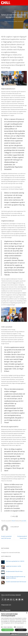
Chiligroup (20, 21)
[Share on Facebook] (11, 516)
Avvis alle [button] (20, 629)
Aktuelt (14, 12)
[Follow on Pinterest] (16, 599)
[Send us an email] (11, 599)
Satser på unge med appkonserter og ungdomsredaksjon (15, 577)
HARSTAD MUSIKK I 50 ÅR (13, 566)
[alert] (14, 624)
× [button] (26, 613)
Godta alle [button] (7, 629)
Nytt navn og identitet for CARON (15, 561)
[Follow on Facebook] (2, 599)
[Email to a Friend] (15, 516)
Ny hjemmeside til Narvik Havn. (14, 571)
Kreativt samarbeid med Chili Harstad (16, 581)
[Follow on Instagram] (5, 599)
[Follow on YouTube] (22, 599)
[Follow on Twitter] (8, 599)
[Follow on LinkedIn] (19, 599)
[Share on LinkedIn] (17, 516)
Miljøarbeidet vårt (6, 605)
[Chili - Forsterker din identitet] (8, 2)
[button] (1, 627)
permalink (24, 520)
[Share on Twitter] (13, 516)
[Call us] (14, 599)
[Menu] (26, 3)
